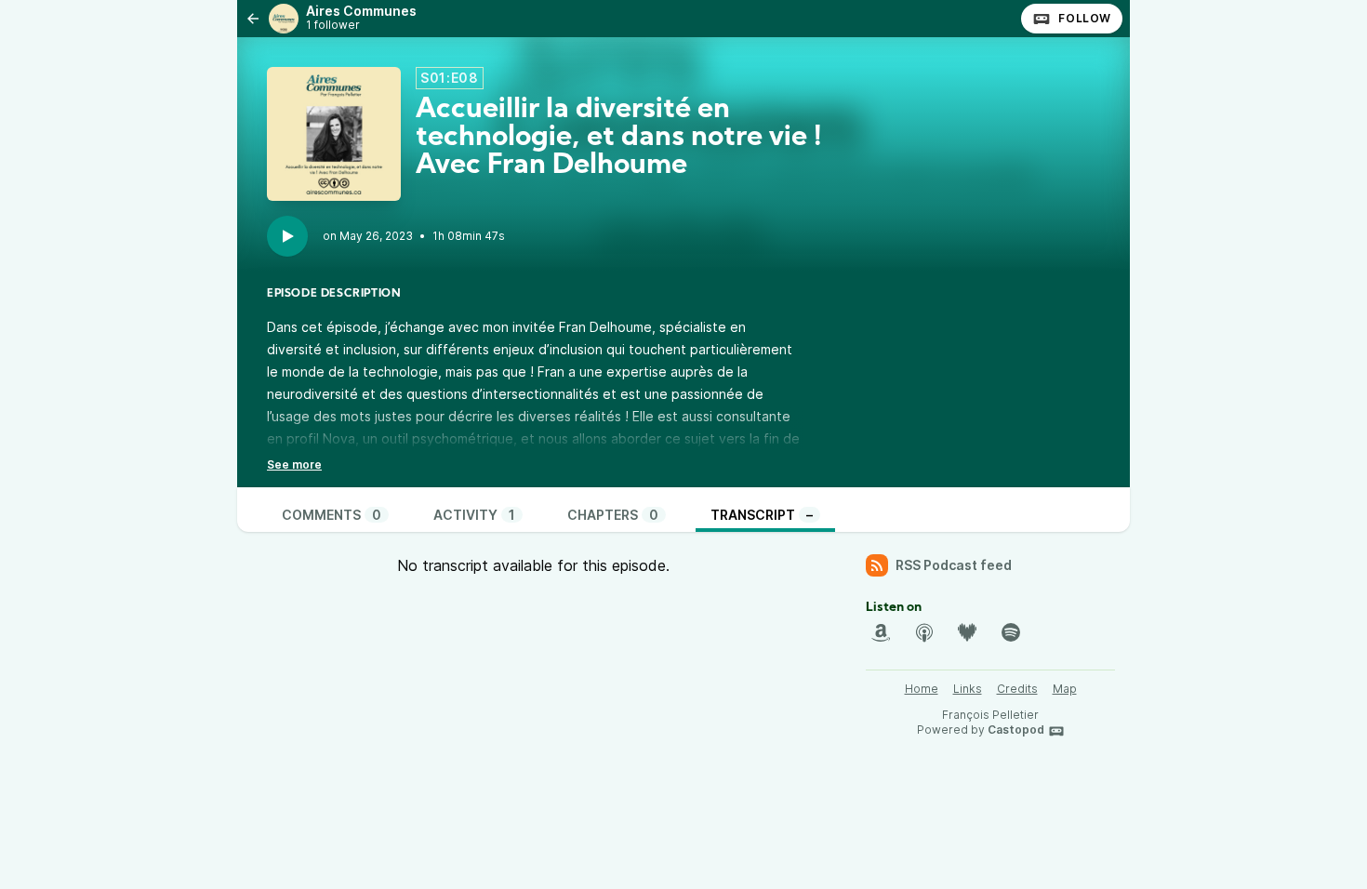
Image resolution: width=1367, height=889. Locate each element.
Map (1065, 689)
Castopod (1016, 729)
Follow (1084, 18)
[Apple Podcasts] (924, 632)
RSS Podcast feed (954, 565)
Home (921, 689)
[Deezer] (967, 632)
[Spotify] (1011, 632)
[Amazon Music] (881, 632)
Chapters (612, 515)
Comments (331, 515)
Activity (474, 515)
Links (967, 689)
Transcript (761, 515)
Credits (1017, 689)
